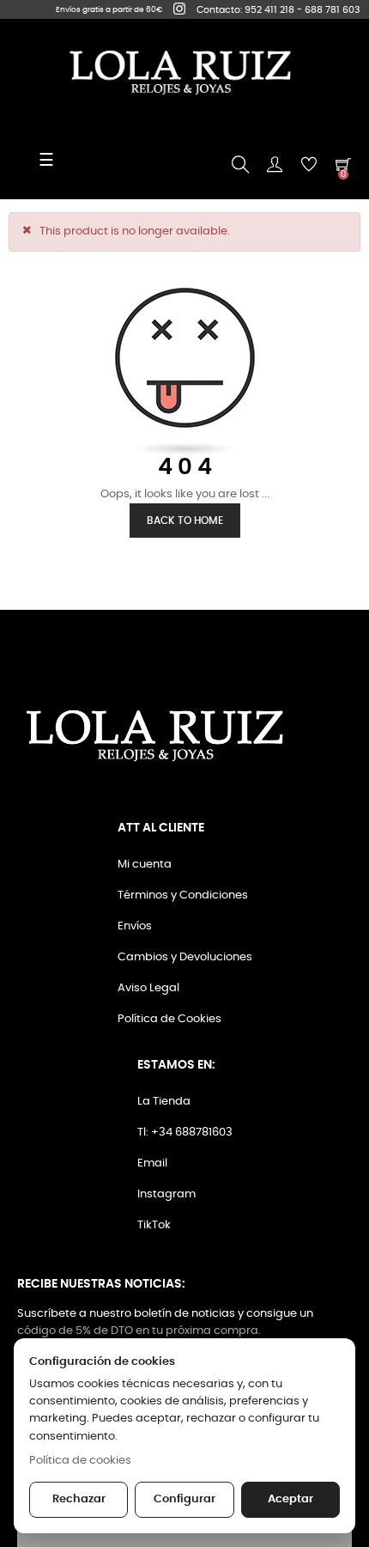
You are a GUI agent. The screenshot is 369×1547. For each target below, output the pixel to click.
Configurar (184, 1499)
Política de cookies (80, 1460)
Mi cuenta (145, 864)
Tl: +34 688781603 (185, 1132)
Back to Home (185, 520)
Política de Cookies (169, 1019)
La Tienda (164, 1101)
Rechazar (79, 1499)
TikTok (154, 1225)
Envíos (135, 926)
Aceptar (290, 1499)
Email (152, 1163)
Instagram (166, 1194)
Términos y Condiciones (183, 895)
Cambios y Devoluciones (185, 957)
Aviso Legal (148, 988)
